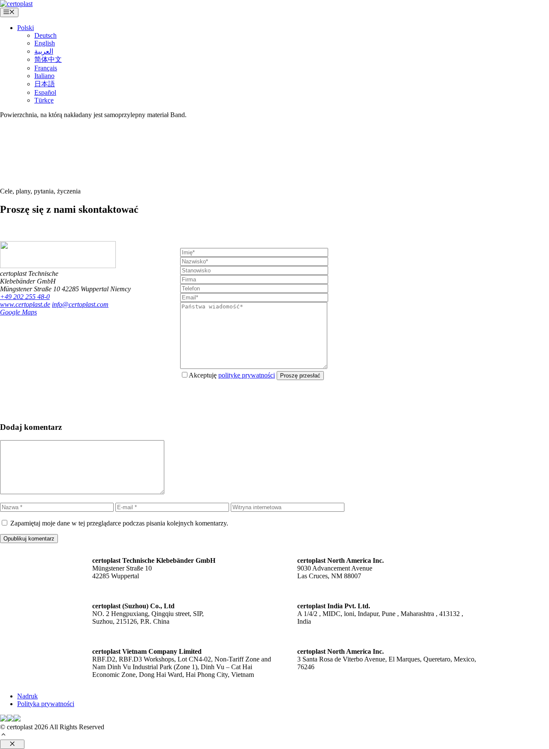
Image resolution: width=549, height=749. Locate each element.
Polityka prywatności (45, 703)
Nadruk (27, 696)
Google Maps (18, 312)
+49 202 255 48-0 (25, 296)
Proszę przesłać (300, 375)
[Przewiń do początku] (3, 735)
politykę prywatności (246, 375)
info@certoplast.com (80, 304)
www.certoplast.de (25, 304)
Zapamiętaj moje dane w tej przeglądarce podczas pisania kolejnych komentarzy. (119, 523)
